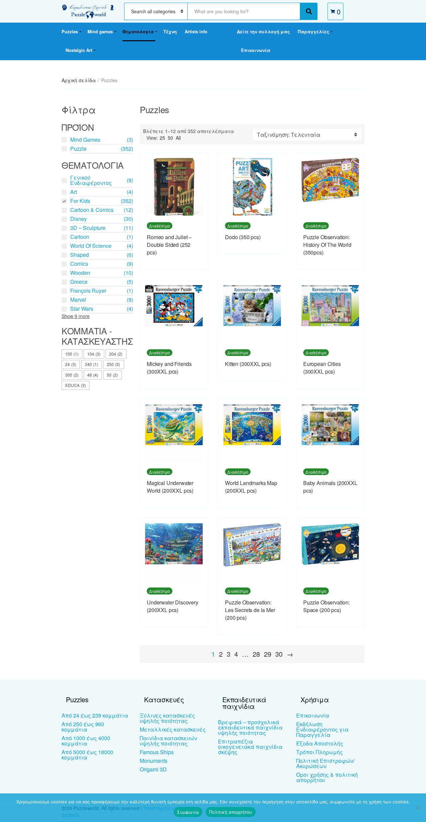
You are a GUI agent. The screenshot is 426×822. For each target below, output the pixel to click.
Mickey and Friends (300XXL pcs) (169, 367)
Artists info (196, 31)
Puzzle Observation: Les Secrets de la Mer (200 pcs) (250, 609)
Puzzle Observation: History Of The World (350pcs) (327, 244)
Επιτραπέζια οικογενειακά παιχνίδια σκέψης (250, 747)
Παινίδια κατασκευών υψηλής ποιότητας (168, 740)
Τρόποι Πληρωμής (319, 752)
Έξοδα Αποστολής (319, 743)
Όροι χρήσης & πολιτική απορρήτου (327, 777)
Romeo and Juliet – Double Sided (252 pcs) (169, 244)
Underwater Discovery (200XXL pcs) (172, 606)
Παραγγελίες (313, 31)
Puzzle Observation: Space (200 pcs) (326, 606)
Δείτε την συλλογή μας (263, 31)
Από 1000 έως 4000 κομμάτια (86, 740)
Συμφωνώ (188, 812)
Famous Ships (157, 752)
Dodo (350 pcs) (243, 237)
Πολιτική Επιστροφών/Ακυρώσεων (325, 763)
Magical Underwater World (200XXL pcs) (170, 486)
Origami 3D (153, 769)
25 (162, 137)
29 (267, 654)
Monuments (153, 760)
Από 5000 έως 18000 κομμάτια (87, 754)
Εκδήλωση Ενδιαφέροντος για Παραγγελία (322, 729)
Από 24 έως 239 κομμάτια (95, 715)
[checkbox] (72, 354)
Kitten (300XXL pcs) (248, 364)
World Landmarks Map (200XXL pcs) (251, 486)
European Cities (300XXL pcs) (322, 367)
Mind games (100, 31)
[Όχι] (417, 807)
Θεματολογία (138, 31)
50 (170, 137)
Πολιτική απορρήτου (230, 812)
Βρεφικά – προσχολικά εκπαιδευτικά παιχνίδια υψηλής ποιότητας (250, 727)
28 (256, 654)
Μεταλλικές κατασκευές (173, 729)
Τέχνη (170, 31)
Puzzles (70, 31)
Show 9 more (76, 316)
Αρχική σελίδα (79, 80)
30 (279, 654)
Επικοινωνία (255, 50)
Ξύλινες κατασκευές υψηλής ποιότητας (167, 718)
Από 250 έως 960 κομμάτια (83, 726)
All (178, 137)
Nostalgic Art (79, 50)
